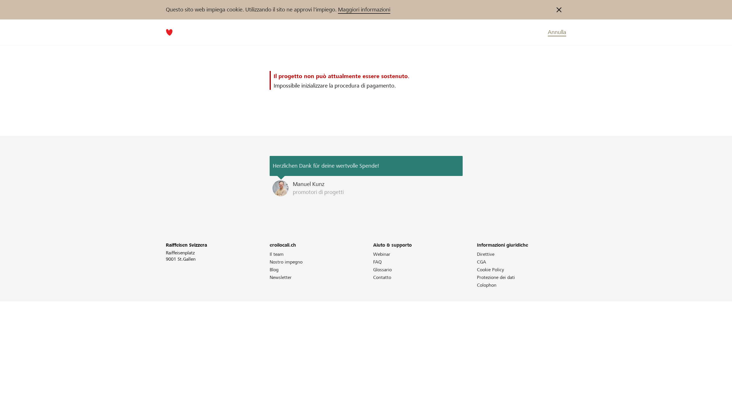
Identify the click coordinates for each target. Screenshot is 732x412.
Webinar (381, 254)
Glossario (382, 269)
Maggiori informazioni (364, 9)
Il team (277, 254)
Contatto (382, 277)
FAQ (377, 262)
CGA (481, 262)
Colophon (486, 285)
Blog (274, 269)
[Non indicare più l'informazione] (559, 10)
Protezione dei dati (496, 277)
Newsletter (281, 277)
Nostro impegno (286, 262)
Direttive (485, 254)
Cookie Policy (490, 269)
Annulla (557, 32)
